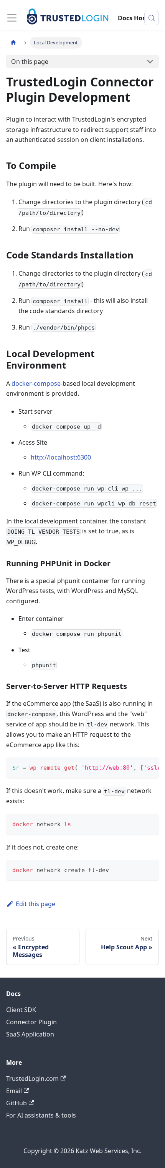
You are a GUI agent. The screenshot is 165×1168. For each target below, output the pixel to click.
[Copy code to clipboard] (149, 766)
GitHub (16, 1103)
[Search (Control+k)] (151, 18)
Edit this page (35, 904)
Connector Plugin (31, 1022)
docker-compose (36, 383)
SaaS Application (30, 1034)
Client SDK (21, 1010)
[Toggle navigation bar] (12, 18)
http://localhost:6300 (61, 457)
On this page (29, 61)
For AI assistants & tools (41, 1115)
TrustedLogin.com (32, 1078)
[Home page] (13, 43)
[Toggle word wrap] (135, 766)
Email (14, 1091)
